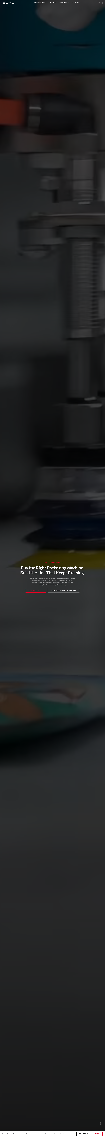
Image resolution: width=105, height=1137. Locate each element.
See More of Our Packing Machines (63, 590)
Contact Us (75, 2)
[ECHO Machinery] (8, 2)
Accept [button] (97, 1133)
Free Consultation (36, 590)
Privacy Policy (83, 1133)
